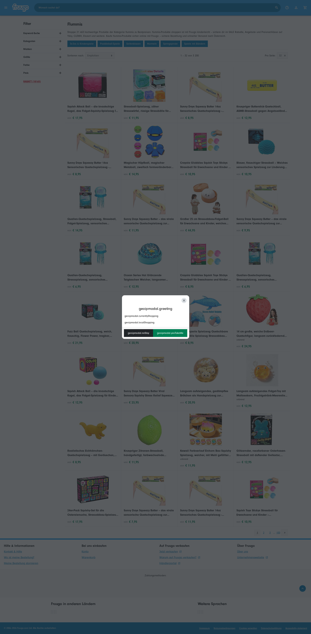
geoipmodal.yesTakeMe (170, 333)
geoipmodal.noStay (138, 333)
